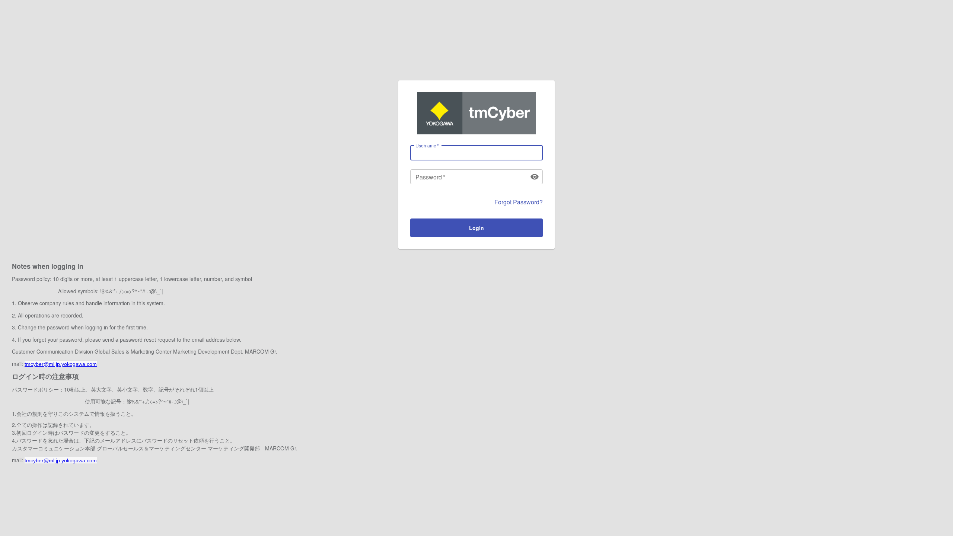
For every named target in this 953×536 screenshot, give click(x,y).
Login (476, 228)
